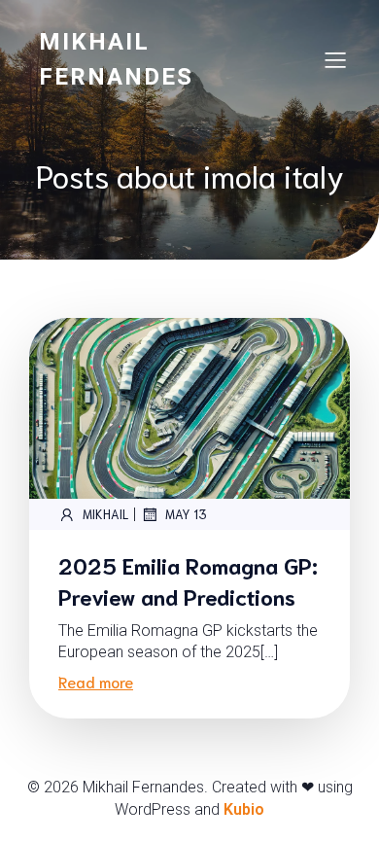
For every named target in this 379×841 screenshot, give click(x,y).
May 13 (186, 514)
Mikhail (105, 514)
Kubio (244, 809)
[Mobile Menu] (335, 59)
